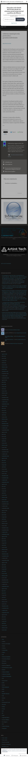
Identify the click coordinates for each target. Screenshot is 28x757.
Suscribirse (20, 19)
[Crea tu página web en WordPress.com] (14, 1)
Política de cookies (4, 751)
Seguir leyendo (14, 23)
